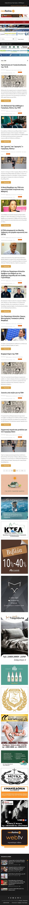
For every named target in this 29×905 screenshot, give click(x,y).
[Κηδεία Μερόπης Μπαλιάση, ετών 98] (4, 876)
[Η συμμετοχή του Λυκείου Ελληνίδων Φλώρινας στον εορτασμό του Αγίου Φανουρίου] (4, 862)
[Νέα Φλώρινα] (8, 11)
